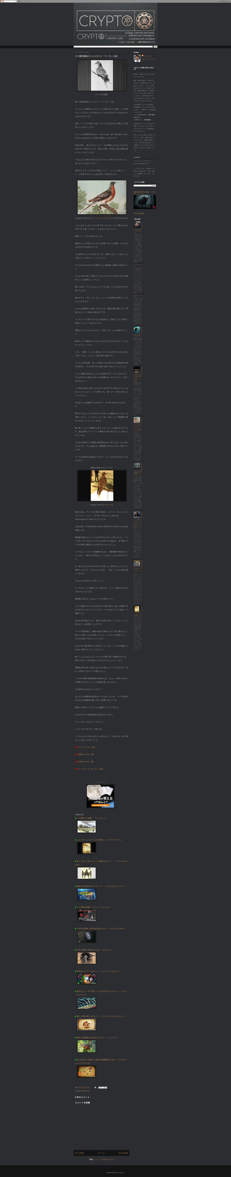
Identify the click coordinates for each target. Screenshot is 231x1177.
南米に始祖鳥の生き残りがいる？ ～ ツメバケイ (97, 1038)
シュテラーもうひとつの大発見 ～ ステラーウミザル (99, 840)
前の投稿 (123, 1153)
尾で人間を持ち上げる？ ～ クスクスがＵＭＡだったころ (101, 1016)
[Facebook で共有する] (104, 1088)
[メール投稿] (95, 1087)
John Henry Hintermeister (102, 218)
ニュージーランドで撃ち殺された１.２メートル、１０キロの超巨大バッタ (138, 424)
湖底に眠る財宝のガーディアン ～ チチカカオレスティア (101, 886)
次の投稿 (79, 1153)
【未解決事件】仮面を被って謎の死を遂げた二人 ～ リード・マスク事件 (138, 374)
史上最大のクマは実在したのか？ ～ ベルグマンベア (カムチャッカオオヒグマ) (138, 518)
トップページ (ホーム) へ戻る (91, 769)
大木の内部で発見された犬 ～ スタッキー (94, 950)
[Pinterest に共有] (106, 1088)
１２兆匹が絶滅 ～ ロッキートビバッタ (93, 907)
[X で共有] (103, 1088)
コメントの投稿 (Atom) (104, 1159)
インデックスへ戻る (86, 747)
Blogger (120, 1172)
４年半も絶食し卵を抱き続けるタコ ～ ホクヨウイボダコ (101, 928)
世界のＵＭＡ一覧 (86, 754)
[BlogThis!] (101, 1088)
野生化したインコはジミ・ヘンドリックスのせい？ (98, 971)
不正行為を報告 (139, 213)
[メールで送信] (99, 1088)
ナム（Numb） (148, 56)
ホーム (101, 1153)
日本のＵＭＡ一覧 (86, 762)
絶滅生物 (85, 1091)
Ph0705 (108, 505)
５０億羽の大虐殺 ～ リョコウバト (91, 818)
